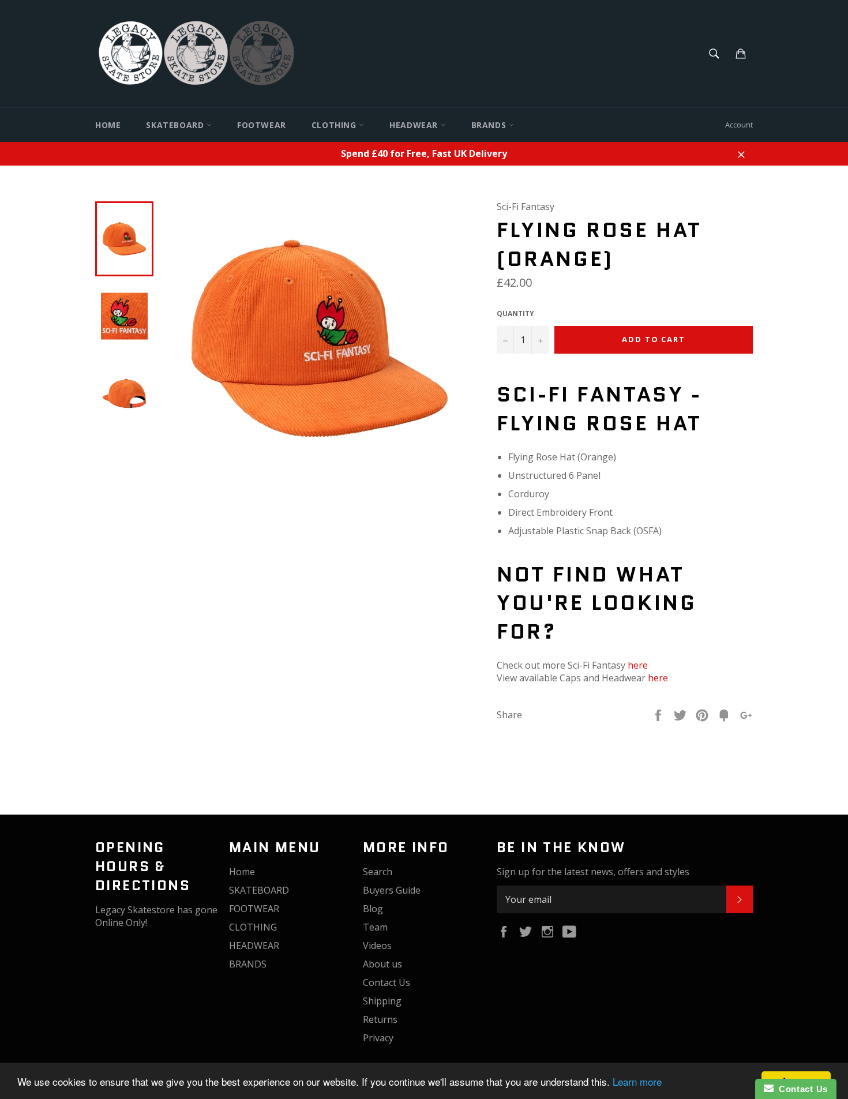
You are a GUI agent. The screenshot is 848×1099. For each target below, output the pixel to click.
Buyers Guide (392, 890)
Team (375, 927)
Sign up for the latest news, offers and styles (593, 871)
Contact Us (386, 982)
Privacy (378, 1038)
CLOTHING (335, 124)
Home (108, 124)
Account (739, 124)
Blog (373, 908)
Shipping (382, 1001)
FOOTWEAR (261, 124)
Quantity (515, 313)
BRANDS (490, 124)
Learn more (637, 1081)
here (638, 665)
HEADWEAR (414, 124)
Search (377, 871)
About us (382, 964)
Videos (377, 945)
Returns (380, 1019)
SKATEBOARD (176, 124)
